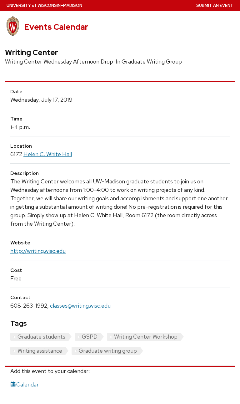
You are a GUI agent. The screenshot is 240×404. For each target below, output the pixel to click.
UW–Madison (44, 5)
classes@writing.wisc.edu (80, 305)
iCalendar (27, 384)
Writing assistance (40, 350)
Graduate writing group (108, 350)
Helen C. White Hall (47, 154)
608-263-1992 (28, 305)
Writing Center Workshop (146, 336)
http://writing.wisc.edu (38, 250)
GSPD (90, 336)
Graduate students (41, 336)
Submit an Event (214, 5)
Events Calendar (56, 27)
